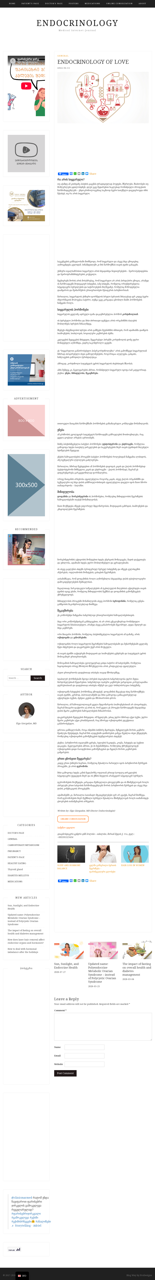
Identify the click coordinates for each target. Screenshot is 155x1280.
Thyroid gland (15, 869)
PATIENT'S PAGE (30, 4)
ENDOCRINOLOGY (77, 23)
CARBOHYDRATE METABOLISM (23, 845)
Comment (60, 1010)
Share (92, 174)
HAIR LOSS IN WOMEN (132, 865)
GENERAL (63, 56)
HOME (12, 4)
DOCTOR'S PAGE (54, 4)
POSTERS (74, 4)
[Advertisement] (93, 148)
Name (57, 1047)
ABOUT (142, 4)
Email (57, 1055)
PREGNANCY (14, 851)
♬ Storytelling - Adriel (26, 1225)
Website (58, 1064)
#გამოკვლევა (20, 1217)
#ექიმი (34, 1217)
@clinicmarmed (22, 1197)
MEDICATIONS (92, 4)
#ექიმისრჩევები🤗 (23, 1221)
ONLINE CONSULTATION (119, 4)
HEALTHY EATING (17, 863)
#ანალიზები (43, 1221)
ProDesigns (146, 1275)
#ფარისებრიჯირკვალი (26, 1213)
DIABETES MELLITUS (18, 875)
